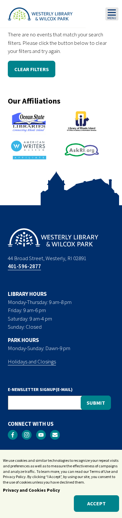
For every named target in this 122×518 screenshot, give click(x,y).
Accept (96, 503)
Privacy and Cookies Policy (31, 490)
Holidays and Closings (32, 361)
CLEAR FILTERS (31, 69)
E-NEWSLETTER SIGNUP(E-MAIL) (40, 389)
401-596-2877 (24, 266)
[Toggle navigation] (111, 13)
